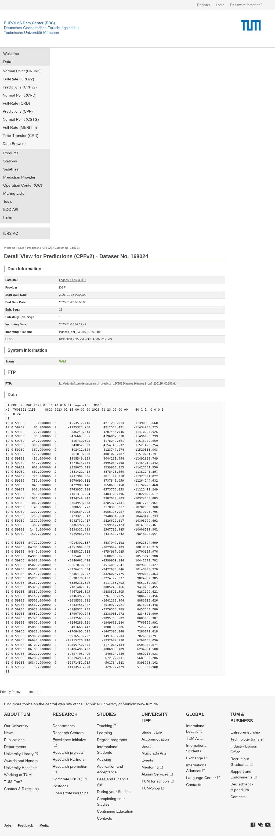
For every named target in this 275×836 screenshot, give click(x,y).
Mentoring (150, 767)
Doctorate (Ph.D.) (67, 779)
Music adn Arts (154, 753)
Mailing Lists (13, 193)
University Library (19, 754)
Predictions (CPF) (18, 111)
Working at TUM (18, 775)
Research (65, 714)
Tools (7, 201)
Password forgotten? (246, 5)
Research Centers (68, 733)
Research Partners (69, 759)
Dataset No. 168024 (67, 247)
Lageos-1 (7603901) (72, 280)
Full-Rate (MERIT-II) (20, 127)
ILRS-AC (10, 233)
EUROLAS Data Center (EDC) (29, 23)
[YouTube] (268, 825)
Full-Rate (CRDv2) (18, 79)
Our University (16, 726)
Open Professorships (70, 793)
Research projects (68, 752)
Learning (104, 733)
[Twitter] (260, 825)
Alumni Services (155, 774)
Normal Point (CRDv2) (22, 71)
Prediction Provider (19, 177)
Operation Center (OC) (22, 185)
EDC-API (10, 209)
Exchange (194, 758)
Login (220, 5)
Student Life (152, 732)
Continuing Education (115, 811)
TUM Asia (194, 738)
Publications (14, 740)
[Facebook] (253, 825)
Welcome (11, 53)
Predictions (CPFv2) (20, 87)
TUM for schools (155, 781)
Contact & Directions (21, 789)
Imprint (34, 692)
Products (10, 153)
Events (147, 760)
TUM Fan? (13, 782)
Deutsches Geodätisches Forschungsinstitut (41, 28)
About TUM (17, 714)
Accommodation (155, 739)
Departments (15, 747)
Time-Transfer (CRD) (20, 135)
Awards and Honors (21, 761)
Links (7, 217)
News (8, 733)
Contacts (104, 818)
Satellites (11, 169)
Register (203, 5)
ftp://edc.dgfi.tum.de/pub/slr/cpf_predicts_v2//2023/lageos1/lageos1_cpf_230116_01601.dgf (118, 383)
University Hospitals (20, 768)
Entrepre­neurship (245, 732)
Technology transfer (247, 739)
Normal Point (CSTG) (21, 119)
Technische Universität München (31, 32)
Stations (10, 161)
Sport (146, 746)
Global (195, 714)
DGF (62, 287)
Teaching (104, 726)
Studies (106, 714)
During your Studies (114, 791)
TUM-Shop (151, 788)
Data (7, 61)
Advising (104, 759)
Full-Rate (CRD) (16, 103)
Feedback (25, 825)
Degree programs (112, 740)
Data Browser (14, 143)
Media (44, 825)
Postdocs (60, 786)
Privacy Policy (10, 692)
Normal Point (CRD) (20, 95)
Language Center (201, 777)
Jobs (8, 825)
